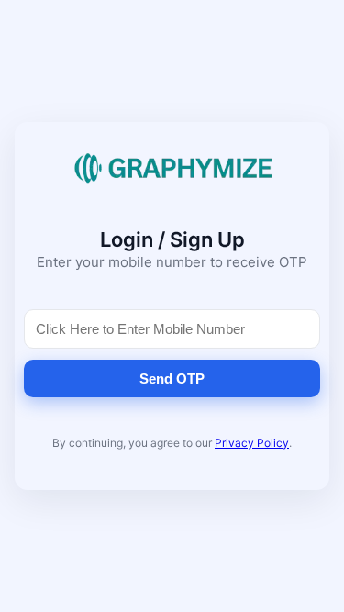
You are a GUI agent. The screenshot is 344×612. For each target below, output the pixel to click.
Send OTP (172, 378)
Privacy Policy (252, 443)
